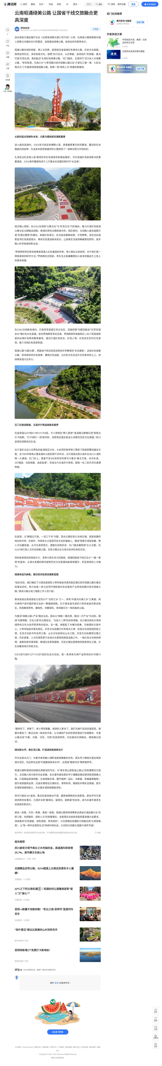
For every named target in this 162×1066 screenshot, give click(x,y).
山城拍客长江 (20, 859)
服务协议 (38, 1047)
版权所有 (61, 1058)
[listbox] (58, 901)
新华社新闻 (19, 941)
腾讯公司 (55, 1058)
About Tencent (28, 1047)
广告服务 (61, 1047)
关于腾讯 (18, 1047)
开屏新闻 (18, 879)
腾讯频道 (92, 1047)
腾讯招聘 (69, 1047)
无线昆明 (18, 920)
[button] (140, 22)
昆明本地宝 (19, 961)
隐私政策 (45, 1047)
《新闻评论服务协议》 (48, 970)
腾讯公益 (76, 1047)
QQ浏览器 (84, 1047)
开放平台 (53, 1047)
